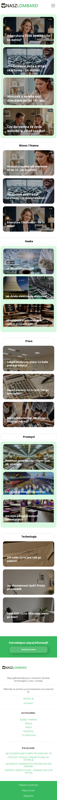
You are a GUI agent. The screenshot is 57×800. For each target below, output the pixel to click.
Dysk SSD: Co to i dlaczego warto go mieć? (28, 615)
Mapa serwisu (28, 790)
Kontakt (28, 703)
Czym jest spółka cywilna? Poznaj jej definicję (28, 758)
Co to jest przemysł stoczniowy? (25, 491)
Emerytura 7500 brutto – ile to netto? (28, 38)
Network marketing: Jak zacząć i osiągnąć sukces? (27, 419)
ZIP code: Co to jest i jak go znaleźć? (24, 559)
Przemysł (29, 436)
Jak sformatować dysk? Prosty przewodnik (26, 587)
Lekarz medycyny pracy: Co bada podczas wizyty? (27, 363)
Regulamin (28, 796)
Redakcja (28, 698)
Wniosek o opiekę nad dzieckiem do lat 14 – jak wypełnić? (25, 98)
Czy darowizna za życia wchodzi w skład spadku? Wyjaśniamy (26, 129)
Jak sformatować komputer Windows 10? (28, 753)
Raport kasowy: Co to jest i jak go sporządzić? (28, 391)
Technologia (28, 536)
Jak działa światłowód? (19, 268)
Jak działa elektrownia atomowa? (26, 296)
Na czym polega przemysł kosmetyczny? (21, 517)
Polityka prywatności (28, 785)
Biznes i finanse (29, 145)
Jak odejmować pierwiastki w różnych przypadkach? (23, 322)
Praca (28, 341)
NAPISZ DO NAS (28, 650)
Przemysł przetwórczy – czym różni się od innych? (27, 462)
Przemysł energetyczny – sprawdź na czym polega (29, 771)
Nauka (29, 241)
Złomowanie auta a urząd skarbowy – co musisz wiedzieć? (26, 68)
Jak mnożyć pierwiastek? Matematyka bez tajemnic (28, 765)
